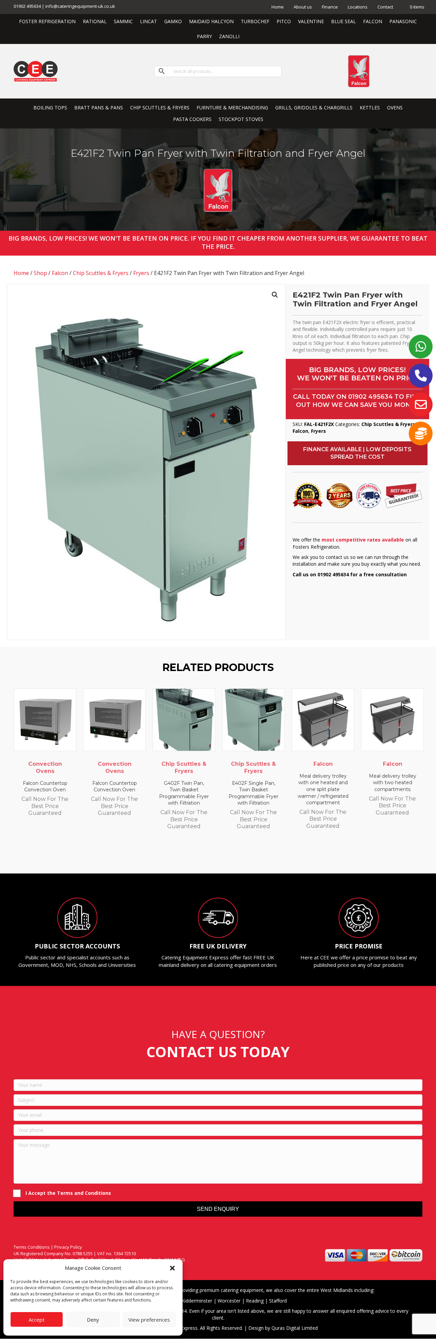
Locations (358, 7)
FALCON (372, 21)
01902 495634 (370, 396)
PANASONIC (403, 21)
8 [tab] (241, 854)
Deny (93, 1319)
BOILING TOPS (50, 107)
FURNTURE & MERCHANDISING (232, 107)
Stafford (278, 1300)
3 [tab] (207, 854)
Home (277, 7)
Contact (385, 7)
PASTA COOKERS (192, 119)
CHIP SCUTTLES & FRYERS (159, 107)
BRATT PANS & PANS (98, 107)
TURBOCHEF (255, 21)
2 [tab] (201, 854)
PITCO (284, 21)
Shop (40, 273)
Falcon (60, 273)
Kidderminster (197, 1300)
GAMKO (173, 21)
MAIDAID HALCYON (211, 21)
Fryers (141, 273)
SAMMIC (123, 21)
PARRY (204, 36)
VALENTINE (311, 21)
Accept (37, 1319)
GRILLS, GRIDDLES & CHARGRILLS (314, 107)
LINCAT (148, 21)
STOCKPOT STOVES (241, 119)
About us (303, 7)
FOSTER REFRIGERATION (47, 21)
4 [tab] (214, 854)
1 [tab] (194, 854)
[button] (172, 1268)
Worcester (229, 1300)
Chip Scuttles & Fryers (100, 273)
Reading (255, 1300)
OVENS (395, 107)
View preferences (149, 1319)
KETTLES (370, 107)
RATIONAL (95, 21)
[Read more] (69, 700)
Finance (330, 7)
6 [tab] (228, 854)
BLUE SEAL (343, 21)
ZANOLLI (229, 36)
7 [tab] (235, 854)
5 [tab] (221, 854)
